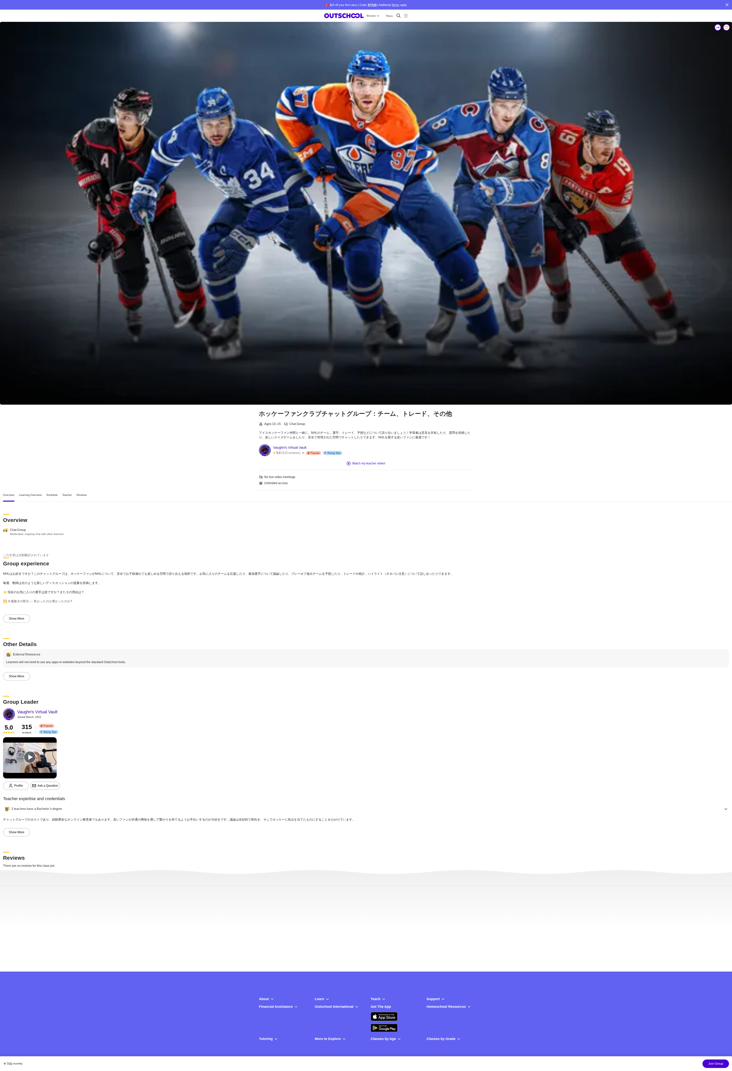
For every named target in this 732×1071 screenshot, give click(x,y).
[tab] (8, 494)
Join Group (715, 1063)
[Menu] (406, 16)
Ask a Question (48, 785)
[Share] (718, 27)
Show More (16, 618)
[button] (366, 809)
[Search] (398, 15)
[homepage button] (344, 15)
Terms (395, 5)
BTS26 (372, 5)
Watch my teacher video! (368, 463)
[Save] (726, 27)
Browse (371, 15)
